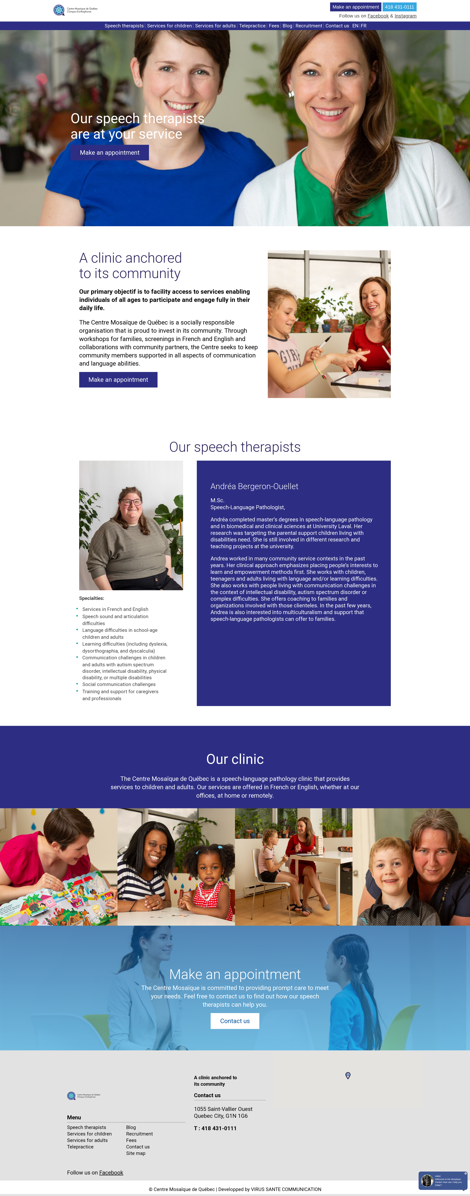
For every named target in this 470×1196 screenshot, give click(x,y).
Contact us (337, 25)
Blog (287, 25)
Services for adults (215, 25)
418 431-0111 (399, 7)
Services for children (169, 25)
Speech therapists (124, 25)
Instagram (406, 16)
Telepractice (252, 25)
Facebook (378, 16)
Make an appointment (356, 7)
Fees (274, 25)
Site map (135, 1153)
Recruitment (309, 25)
